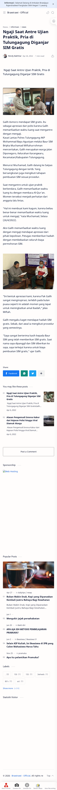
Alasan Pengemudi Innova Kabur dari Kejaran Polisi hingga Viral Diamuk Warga (23, 420)
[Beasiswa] (21, 639)
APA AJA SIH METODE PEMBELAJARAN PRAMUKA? (26, 631)
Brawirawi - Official (17, 12)
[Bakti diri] (21, 625)
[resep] (29, 592)
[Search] (52, 12)
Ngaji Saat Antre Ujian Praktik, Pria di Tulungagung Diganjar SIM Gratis (23, 396)
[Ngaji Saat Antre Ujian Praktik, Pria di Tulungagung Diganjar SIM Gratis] (49, 397)
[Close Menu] (53, 4)
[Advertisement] (25, 530)
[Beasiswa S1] (31, 639)
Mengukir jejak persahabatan (23, 618)
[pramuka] (22, 653)
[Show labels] (11, 688)
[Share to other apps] (41, 373)
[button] (47, 12)
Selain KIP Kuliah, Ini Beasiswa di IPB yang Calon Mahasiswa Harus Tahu (30, 645)
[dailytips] (22, 592)
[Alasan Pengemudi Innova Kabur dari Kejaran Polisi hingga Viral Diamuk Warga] (49, 421)
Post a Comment (29, 451)
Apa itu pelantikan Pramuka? (23, 657)
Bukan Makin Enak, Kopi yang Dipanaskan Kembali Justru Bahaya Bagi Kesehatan (30, 598)
